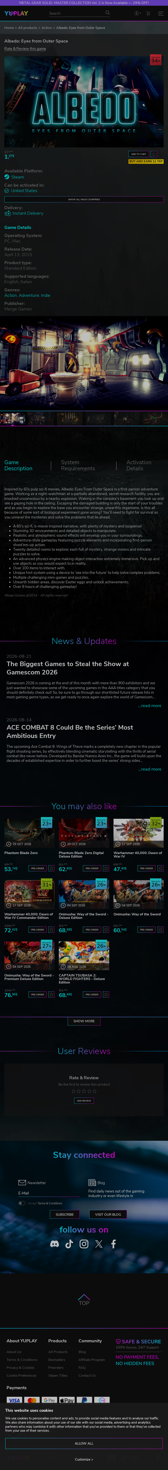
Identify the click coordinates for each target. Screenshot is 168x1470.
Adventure (29, 295)
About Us (14, 1352)
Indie (45, 295)
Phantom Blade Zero (21, 853)
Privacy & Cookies (21, 1368)
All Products (58, 1352)
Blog (82, 1352)
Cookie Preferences (22, 1375)
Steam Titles (58, 1375)
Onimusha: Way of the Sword (137, 914)
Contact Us (87, 1375)
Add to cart (138, 154)
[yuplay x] (98, 1244)
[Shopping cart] (148, 13)
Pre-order (37, 868)
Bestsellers (56, 1360)
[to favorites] (154, 154)
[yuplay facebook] (113, 1244)
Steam (17, 177)
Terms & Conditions (50, 1203)
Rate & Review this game (25, 48)
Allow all (84, 1443)
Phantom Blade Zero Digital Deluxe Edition (81, 855)
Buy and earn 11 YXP (146, 161)
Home (9, 27)
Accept (45, 1203)
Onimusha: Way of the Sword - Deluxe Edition (83, 916)
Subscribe (65, 1214)
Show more (84, 1021)
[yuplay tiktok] (69, 1244)
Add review (84, 1100)
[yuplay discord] (54, 1244)
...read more (149, 705)
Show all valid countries (84, 199)
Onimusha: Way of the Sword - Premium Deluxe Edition (29, 977)
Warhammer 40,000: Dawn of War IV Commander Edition (28, 916)
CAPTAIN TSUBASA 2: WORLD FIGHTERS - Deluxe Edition (82, 979)
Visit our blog (108, 1214)
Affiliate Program (92, 1360)
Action (47, 27)
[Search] (107, 13)
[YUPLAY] (16, 13)
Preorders (56, 1368)
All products (27, 27)
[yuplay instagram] (84, 1244)
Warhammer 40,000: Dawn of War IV (138, 855)
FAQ (82, 1368)
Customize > (84, 1459)
